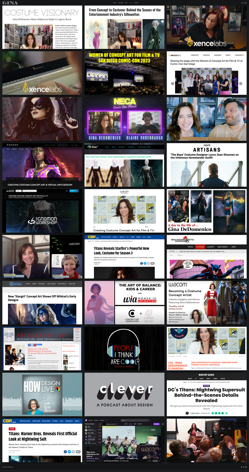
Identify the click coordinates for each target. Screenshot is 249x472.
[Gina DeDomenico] (10, 2)
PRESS (130, 2)
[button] (242, 3)
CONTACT (136, 2)
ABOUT (114, 2)
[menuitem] (115, 3)
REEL (126, 2)
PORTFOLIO (121, 2)
